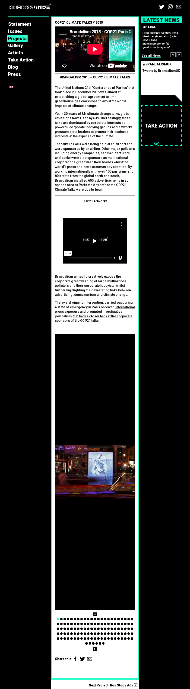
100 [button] (81, 638)
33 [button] (88, 624)
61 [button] (105, 629)
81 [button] (95, 633)
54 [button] (81, 629)
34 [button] (91, 624)
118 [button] (93, 643)
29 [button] (75, 624)
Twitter (161, 6)
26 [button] (64, 624)
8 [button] (81, 619)
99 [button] (78, 638)
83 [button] (102, 633)
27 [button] (68, 624)
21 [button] (125, 619)
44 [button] (125, 624)
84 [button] (105, 633)
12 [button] (95, 619)
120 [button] (100, 643)
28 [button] (71, 624)
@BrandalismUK (156, 64)
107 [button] (105, 638)
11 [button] (91, 619)
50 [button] (68, 629)
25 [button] (61, 624)
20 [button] (122, 619)
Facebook (75, 659)
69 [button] (132, 629)
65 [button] (118, 629)
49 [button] (64, 629)
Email (178, 6)
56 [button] (88, 629)
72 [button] (64, 633)
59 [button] (98, 629)
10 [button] (88, 619)
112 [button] (122, 638)
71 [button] (61, 633)
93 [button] (58, 638)
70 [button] (58, 633)
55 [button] (85, 629)
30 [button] (78, 624)
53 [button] (78, 629)
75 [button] (75, 633)
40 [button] (112, 624)
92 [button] (132, 633)
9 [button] (85, 619)
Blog (13, 67)
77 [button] (81, 633)
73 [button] (68, 633)
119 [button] (96, 643)
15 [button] (105, 619)
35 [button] (95, 624)
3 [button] (64, 619)
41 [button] (115, 624)
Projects (17, 38)
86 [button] (112, 633)
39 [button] (108, 624)
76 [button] (78, 633)
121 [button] (103, 643)
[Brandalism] (29, 7)
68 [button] (128, 629)
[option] (95, 472)
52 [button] (75, 629)
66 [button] (122, 629)
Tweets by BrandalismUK (161, 71)
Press (14, 74)
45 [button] (128, 624)
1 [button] (58, 619)
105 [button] (98, 638)
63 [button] (112, 629)
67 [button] (125, 629)
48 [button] (61, 629)
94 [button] (61, 638)
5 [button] (71, 619)
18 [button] (115, 619)
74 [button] (71, 633)
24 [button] (58, 624)
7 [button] (78, 619)
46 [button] (132, 624)
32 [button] (85, 624)
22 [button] (128, 619)
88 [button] (118, 633)
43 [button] (122, 624)
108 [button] (108, 638)
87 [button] (115, 633)
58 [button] (95, 629)
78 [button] (85, 633)
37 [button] (102, 624)
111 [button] (118, 638)
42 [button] (118, 624)
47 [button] (58, 629)
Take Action (21, 60)
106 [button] (102, 638)
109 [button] (112, 638)
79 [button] (88, 633)
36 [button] (98, 624)
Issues (15, 31)
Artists (15, 52)
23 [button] (132, 619)
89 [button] (122, 633)
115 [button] (132, 638)
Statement (19, 24)
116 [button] (86, 643)
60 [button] (102, 629)
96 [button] (68, 638)
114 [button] (128, 638)
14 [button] (102, 619)
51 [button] (71, 629)
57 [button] (91, 629)
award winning (72, 302)
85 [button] (108, 633)
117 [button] (90, 643)
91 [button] (128, 633)
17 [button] (112, 619)
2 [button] (61, 619)
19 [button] (118, 619)
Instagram (170, 6)
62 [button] (108, 629)
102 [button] (88, 638)
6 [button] (75, 619)
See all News (151, 55)
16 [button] (108, 619)
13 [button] (98, 619)
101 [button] (85, 638)
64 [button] (115, 629)
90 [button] (125, 633)
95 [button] (64, 638)
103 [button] (91, 638)
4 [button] (68, 619)
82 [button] (98, 633)
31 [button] (81, 624)
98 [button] (75, 638)
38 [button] (105, 624)
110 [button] (115, 638)
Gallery (15, 45)
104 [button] (95, 638)
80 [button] (91, 633)
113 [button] (125, 638)
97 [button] (71, 638)
